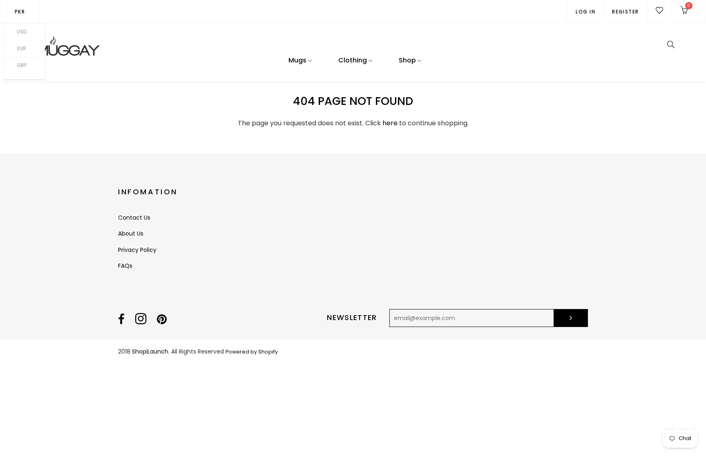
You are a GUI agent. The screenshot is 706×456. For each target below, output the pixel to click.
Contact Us (134, 218)
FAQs (125, 266)
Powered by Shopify (252, 351)
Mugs (298, 60)
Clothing (353, 60)
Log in (585, 11)
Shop (408, 60)
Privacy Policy (137, 250)
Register (625, 11)
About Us (130, 233)
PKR (20, 11)
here (390, 123)
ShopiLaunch (150, 351)
